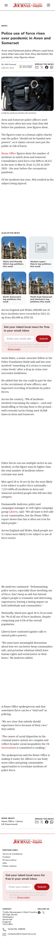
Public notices (9, 866)
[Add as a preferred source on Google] (25, 66)
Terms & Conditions (12, 854)
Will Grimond (10, 64)
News (4, 26)
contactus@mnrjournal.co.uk (22, 934)
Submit (43, 338)
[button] (6, 5)
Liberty (13, 511)
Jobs (4, 863)
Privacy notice (14, 349)
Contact (6, 857)
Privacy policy (9, 860)
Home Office (8, 153)
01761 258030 (18, 929)
